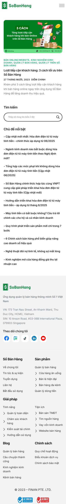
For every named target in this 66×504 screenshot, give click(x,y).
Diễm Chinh (38, 79)
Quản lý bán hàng (25, 62)
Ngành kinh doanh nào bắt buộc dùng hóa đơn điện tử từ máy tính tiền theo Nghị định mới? (30, 154)
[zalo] (15, 338)
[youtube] (43, 338)
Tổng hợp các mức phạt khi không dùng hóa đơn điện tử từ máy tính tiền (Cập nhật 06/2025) (32, 171)
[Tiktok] (25, 338)
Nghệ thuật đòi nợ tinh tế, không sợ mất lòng (33, 251)
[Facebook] (6, 338)
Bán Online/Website (17, 60)
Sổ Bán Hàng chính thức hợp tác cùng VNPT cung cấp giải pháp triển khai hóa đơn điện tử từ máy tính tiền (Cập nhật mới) (32, 188)
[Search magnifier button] (57, 117)
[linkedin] (34, 338)
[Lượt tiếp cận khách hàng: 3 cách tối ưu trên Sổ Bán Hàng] (33, 36)
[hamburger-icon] (62, 5)
